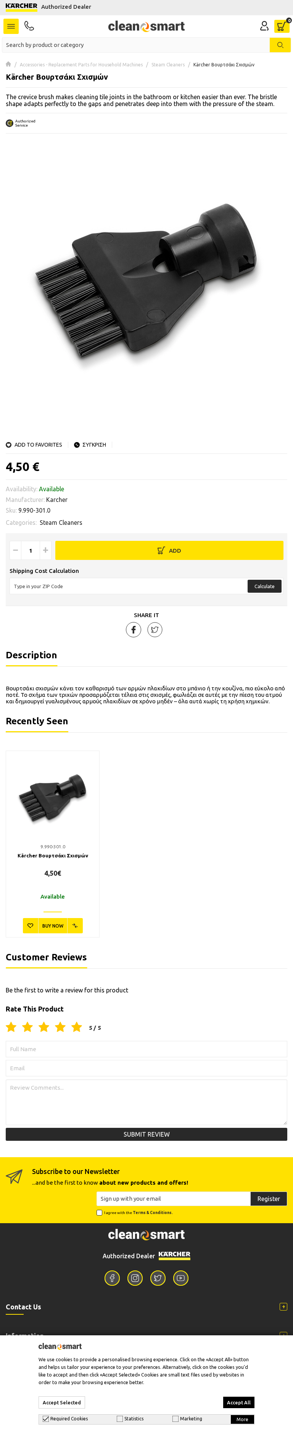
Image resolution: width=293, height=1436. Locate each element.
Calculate (264, 586)
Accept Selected (62, 1402)
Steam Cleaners (168, 64)
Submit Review (147, 1134)
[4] (60, 1027)
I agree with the (138, 1213)
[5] (76, 1027)
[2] (27, 1027)
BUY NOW (52, 925)
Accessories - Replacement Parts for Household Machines (81, 64)
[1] (11, 1027)
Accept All (239, 1402)
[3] (44, 1027)
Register (269, 1198)
